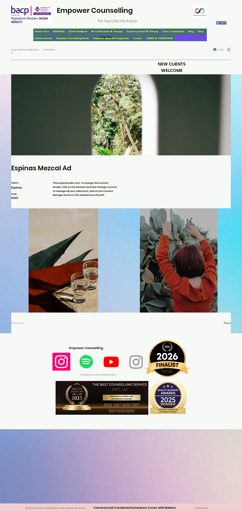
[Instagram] (61, 362)
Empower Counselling (95, 10)
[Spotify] (86, 362)
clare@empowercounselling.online (98, 374)
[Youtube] (111, 362)
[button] (229, 50)
